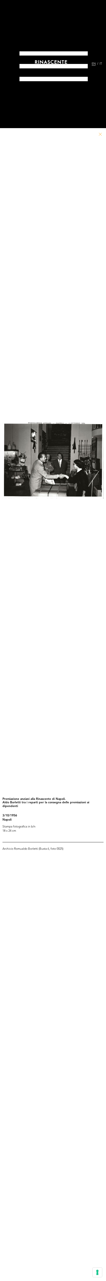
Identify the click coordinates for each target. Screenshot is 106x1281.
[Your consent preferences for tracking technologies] (97, 1272)
